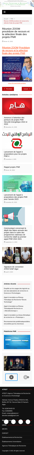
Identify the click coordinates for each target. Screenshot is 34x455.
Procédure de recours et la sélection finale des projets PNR (16, 50)
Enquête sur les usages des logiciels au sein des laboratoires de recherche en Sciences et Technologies (16, 291)
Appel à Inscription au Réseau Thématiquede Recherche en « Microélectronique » (13, 308)
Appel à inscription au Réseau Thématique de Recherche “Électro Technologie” (15, 300)
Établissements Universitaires (11, 441)
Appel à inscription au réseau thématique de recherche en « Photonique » (17, 316)
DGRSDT (5, 433)
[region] (17, 368)
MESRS (4, 429)
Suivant (26, 89)
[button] (17, 363)
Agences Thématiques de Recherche (14, 446)
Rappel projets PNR (12, 167)
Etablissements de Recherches (12, 437)
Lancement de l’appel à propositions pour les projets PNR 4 (15, 154)
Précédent (9, 89)
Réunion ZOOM (10, 47)
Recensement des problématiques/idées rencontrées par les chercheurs (17, 323)
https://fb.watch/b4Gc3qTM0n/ (17, 83)
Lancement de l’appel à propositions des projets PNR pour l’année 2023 (15, 197)
